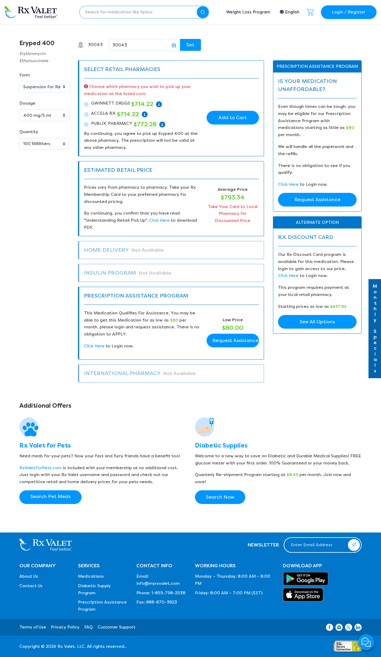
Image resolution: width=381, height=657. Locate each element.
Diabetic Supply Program (94, 589)
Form (24, 75)
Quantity (28, 131)
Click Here (159, 220)
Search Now (220, 497)
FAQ (88, 627)
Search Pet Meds (50, 496)
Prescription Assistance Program (102, 606)
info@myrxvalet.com (158, 583)
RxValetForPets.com (40, 467)
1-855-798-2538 (168, 592)
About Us (28, 576)
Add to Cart (232, 117)
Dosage (27, 103)
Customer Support (116, 627)
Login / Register (349, 12)
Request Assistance (235, 340)
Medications (91, 576)
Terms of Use (32, 627)
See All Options (317, 321)
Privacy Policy (65, 627)
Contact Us (31, 585)
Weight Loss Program (248, 12)
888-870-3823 (161, 602)
